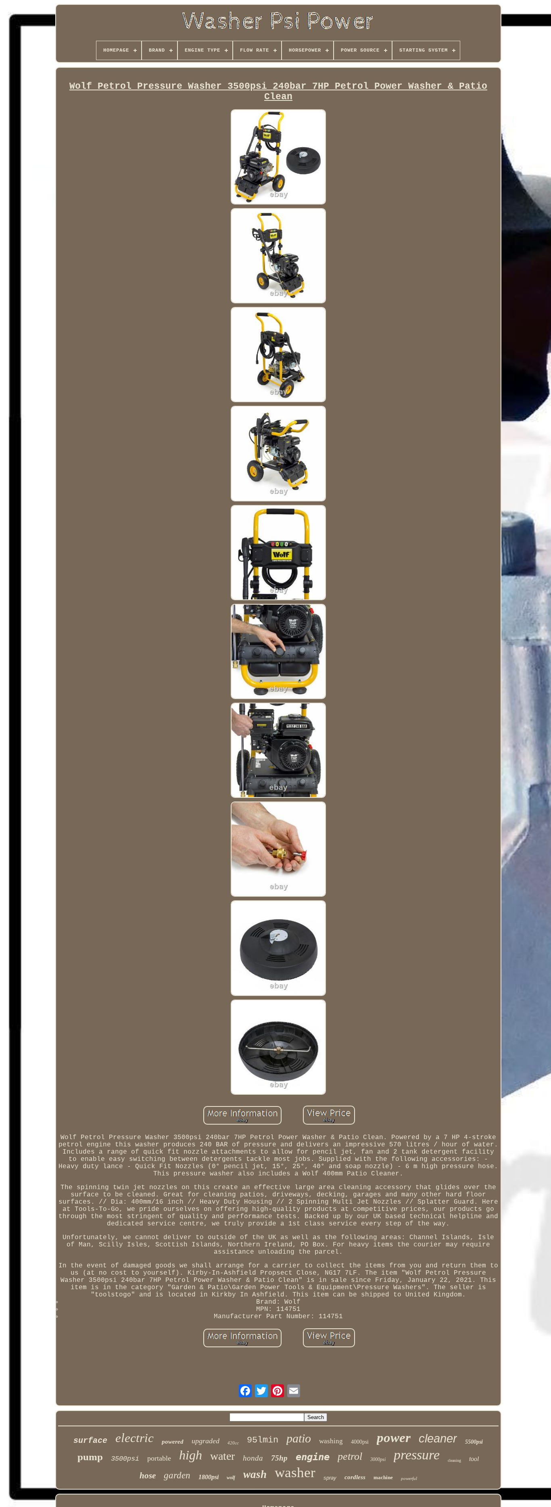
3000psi (378, 1459)
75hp (279, 1458)
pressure (417, 1454)
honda (253, 1458)
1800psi (208, 1477)
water (222, 1456)
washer (295, 1472)
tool (474, 1458)
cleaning (454, 1460)
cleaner (438, 1438)
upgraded (205, 1441)
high (190, 1455)
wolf (231, 1477)
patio (298, 1438)
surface (90, 1440)
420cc (233, 1442)
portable (159, 1458)
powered (173, 1441)
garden (177, 1475)
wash (255, 1474)
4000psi (360, 1442)
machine (383, 1477)
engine (313, 1457)
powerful (409, 1478)
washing (331, 1441)
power (394, 1437)
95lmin (262, 1440)
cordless (354, 1477)
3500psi (125, 1459)
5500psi (474, 1442)
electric (134, 1438)
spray (330, 1478)
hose (148, 1475)
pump (90, 1456)
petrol (350, 1456)
